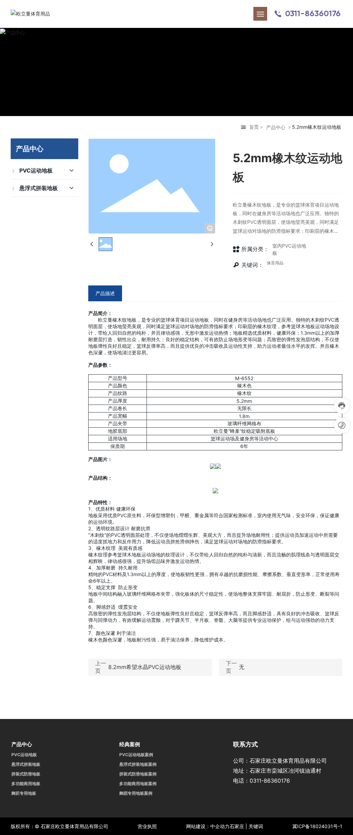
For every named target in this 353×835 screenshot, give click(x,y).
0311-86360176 (312, 14)
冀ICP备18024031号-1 (317, 826)
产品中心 (275, 127)
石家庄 (237, 826)
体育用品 (275, 262)
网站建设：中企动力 (208, 826)
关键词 (256, 826)
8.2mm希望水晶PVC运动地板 (144, 667)
